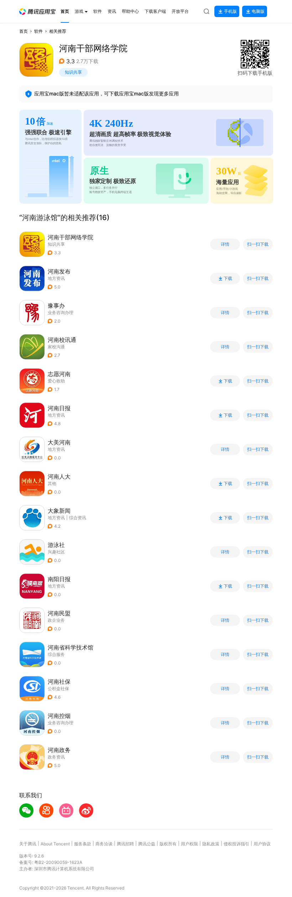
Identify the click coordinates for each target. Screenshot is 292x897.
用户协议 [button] (262, 843)
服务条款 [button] (82, 843)
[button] (37, 11)
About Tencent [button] (55, 843)
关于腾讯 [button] (27, 843)
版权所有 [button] (168, 843)
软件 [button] (38, 31)
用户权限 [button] (189, 843)
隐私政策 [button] (210, 843)
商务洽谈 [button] (104, 843)
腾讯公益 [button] (146, 843)
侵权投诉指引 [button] (236, 843)
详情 (225, 244)
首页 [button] (23, 31)
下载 (228, 278)
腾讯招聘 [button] (125, 843)
